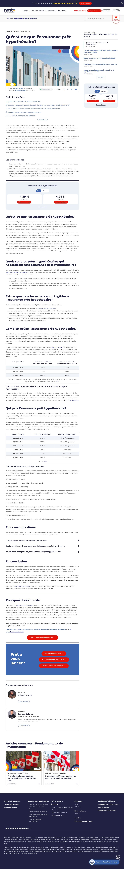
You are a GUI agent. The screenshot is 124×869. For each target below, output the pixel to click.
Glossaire (78, 807)
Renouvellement (10, 807)
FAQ (76, 804)
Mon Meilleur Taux (57, 815)
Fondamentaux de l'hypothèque (25, 19)
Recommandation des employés (62, 807)
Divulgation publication (107, 810)
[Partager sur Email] (75, 89)
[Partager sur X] (67, 89)
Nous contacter (80, 811)
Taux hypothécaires (37, 10)
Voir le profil (24, 701)
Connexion (106, 11)
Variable (45, 190)
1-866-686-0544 (80, 11)
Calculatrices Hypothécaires (38, 801)
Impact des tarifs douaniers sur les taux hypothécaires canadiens (60, 777)
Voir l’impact (85, 3)
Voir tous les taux (42, 207)
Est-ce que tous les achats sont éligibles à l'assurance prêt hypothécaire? (34, 108)
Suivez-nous (56, 810)
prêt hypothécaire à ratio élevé (16, 272)
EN (118, 11)
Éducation (61, 10)
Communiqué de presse (83, 821)
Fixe (38, 190)
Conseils (9, 19)
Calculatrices (51, 10)
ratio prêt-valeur (56, 347)
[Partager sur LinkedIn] (71, 89)
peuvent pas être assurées (47, 308)
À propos (25, 10)
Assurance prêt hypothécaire (38, 811)
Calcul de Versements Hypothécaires (35, 820)
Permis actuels (103, 807)
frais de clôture (74, 400)
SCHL (58, 381)
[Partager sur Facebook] (64, 89)
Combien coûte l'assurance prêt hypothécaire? (25, 112)
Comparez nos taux (94, 11)
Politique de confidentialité (108, 804)
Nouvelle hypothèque (12, 801)
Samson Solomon (20, 90)
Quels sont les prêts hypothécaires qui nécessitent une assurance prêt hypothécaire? (39, 105)
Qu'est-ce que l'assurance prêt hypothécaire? (24, 101)
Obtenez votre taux (24, 202)
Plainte (77, 814)
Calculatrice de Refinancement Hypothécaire (38, 815)
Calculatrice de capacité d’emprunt (36, 808)
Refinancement (57, 801)
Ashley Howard (18, 88)
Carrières (77, 818)
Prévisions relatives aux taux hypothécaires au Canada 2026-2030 (22, 778)
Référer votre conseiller (59, 812)
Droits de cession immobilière (38, 804)
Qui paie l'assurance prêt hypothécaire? (22, 116)
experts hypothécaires (23, 586)
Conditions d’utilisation (106, 801)
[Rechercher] (86, 19)
